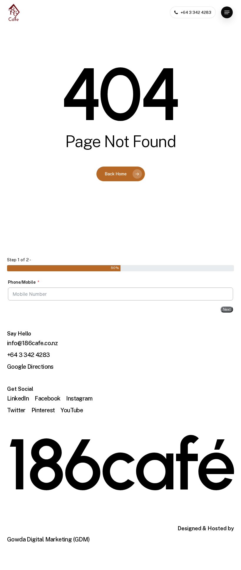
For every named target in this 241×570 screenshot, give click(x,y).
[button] (227, 12)
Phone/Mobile (22, 282)
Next (227, 309)
